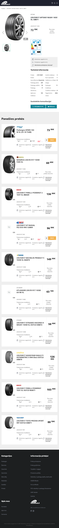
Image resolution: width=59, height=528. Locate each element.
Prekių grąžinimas (35, 465)
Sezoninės (4, 473)
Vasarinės (4, 469)
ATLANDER (19, 288)
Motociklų (4, 477)
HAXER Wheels (34, 481)
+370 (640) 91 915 (38, 106)
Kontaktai (4, 506)
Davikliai (3, 484)
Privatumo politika (36, 473)
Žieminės (3, 465)
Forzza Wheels (34, 484)
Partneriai (4, 514)
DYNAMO (19, 320)
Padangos (4, 461)
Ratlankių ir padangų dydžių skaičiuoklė (41, 477)
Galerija (33, 496)
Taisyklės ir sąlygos (36, 469)
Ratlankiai (4, 481)
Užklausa (52, 106)
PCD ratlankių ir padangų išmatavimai (41, 488)
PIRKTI (52, 140)
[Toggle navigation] (57, 3)
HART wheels (34, 492)
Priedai (3, 488)
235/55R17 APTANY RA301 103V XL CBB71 (16, 8)
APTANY (33, 14)
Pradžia (3, 8)
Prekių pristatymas (36, 461)
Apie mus (3, 510)
